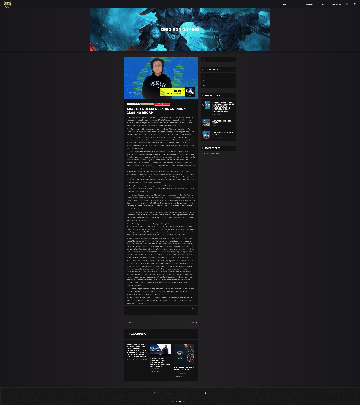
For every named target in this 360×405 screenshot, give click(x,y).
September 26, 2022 (179, 374)
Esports (158, 103)
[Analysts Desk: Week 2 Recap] (206, 135)
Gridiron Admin (148, 103)
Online (205, 81)
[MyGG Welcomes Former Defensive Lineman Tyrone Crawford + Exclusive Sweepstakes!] (160, 350)
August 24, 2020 (217, 114)
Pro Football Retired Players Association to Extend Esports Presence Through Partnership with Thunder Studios (223, 107)
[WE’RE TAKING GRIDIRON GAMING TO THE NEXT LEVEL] (184, 354)
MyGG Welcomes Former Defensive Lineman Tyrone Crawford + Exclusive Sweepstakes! (160, 362)
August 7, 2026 (131, 359)
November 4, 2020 (217, 125)
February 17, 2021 (133, 103)
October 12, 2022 (154, 368)
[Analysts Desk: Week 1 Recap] (206, 123)
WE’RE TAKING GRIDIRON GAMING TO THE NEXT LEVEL (184, 369)
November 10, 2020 (217, 137)
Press (166, 103)
